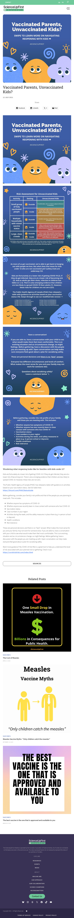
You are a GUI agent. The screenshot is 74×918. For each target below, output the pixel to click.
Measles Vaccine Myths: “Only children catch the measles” (26, 739)
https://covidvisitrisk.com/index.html (18, 552)
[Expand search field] (68, 2)
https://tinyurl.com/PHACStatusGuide (18, 490)
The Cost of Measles (11, 658)
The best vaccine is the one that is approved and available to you (29, 820)
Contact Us (37, 896)
